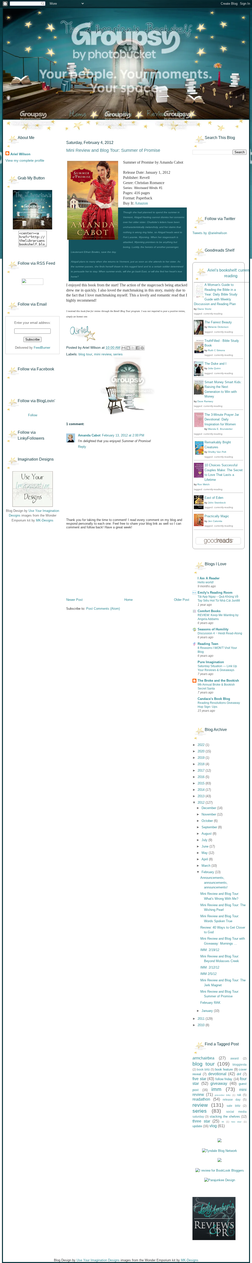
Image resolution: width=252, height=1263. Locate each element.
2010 (201, 1025)
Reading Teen (208, 644)
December (209, 808)
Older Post (181, 600)
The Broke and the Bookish (218, 680)
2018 (201, 764)
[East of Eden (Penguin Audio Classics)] (200, 508)
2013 (201, 796)
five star (199, 1079)
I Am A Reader (209, 578)
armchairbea (203, 1058)
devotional (217, 1074)
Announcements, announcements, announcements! (214, 882)
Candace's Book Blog (214, 699)
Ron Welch (203, 484)
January (208, 1011)
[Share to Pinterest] (142, 348)
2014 (201, 790)
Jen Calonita (215, 521)
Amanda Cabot (89, 435)
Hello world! (206, 582)
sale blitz (233, 1105)
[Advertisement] (30, 557)
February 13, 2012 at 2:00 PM (123, 435)
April (205, 859)
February (208, 872)
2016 (201, 777)
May (205, 853)
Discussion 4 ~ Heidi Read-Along (220, 633)
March (206, 865)
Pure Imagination (211, 662)
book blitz (203, 1069)
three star (201, 1121)
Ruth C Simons (216, 350)
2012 (201, 802)
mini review (102, 354)
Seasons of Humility (213, 629)
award (234, 1058)
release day (231, 1099)
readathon (201, 1099)
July (205, 840)
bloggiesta (240, 1064)
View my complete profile (24, 160)
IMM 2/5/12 (208, 974)
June (205, 846)
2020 (201, 751)
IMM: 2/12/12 (209, 967)
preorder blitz (223, 1095)
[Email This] (123, 348)
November (209, 814)
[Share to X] (132, 348)
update (197, 1126)
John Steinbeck (217, 502)
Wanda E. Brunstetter (220, 429)
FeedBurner (42, 347)
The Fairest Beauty (218, 322)
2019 (201, 758)
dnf (239, 1074)
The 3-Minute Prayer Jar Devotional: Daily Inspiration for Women (222, 419)
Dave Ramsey (205, 401)
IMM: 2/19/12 (209, 950)
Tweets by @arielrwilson (209, 233)
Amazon (141, 203)
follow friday (224, 1079)
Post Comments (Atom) (103, 608)
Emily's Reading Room (215, 592)
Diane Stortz (204, 309)
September (210, 827)
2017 (201, 770)
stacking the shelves (225, 1116)
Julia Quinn (214, 368)
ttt (223, 1121)
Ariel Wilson (20, 154)
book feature (224, 1069)
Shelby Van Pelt (217, 451)
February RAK (210, 1002)
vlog (213, 1126)
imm (216, 1089)
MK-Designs (44, 520)
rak (239, 1094)
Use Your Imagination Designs (98, 1260)
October (208, 821)
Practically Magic (217, 516)
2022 (201, 745)
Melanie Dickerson (218, 327)
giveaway (218, 1083)
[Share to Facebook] (137, 348)
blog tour (85, 354)
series (118, 354)
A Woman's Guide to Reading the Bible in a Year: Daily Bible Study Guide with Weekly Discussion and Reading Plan (215, 294)
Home (128, 600)
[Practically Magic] (200, 525)
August (207, 833)
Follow (32, 415)
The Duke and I (215, 363)
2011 (201, 1019)
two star (236, 1121)
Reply (82, 447)
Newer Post (74, 600)
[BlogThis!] (128, 348)
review (200, 1105)
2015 (201, 783)
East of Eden (214, 498)
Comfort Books (209, 611)
